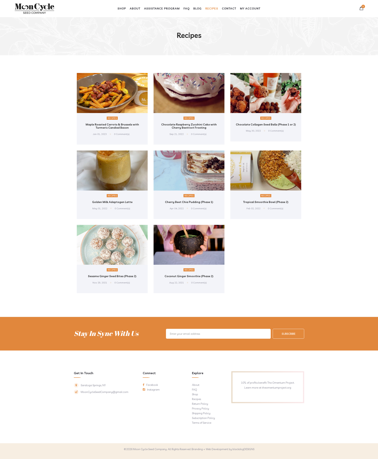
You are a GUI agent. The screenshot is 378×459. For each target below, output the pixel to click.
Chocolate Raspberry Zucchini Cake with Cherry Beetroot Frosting (189, 126)
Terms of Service (201, 422)
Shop (195, 394)
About (195, 385)
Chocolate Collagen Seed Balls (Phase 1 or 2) (266, 124)
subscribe (288, 334)
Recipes (112, 118)
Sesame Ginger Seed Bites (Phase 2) (112, 276)
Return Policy (200, 404)
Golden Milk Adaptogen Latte (112, 202)
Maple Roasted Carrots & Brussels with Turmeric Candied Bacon (112, 126)
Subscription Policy (203, 418)
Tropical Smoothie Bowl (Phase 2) (265, 202)
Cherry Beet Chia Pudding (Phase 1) (189, 202)
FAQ (194, 389)
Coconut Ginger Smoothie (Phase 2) (189, 276)
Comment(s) (122, 134)
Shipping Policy (201, 413)
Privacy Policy (200, 408)
